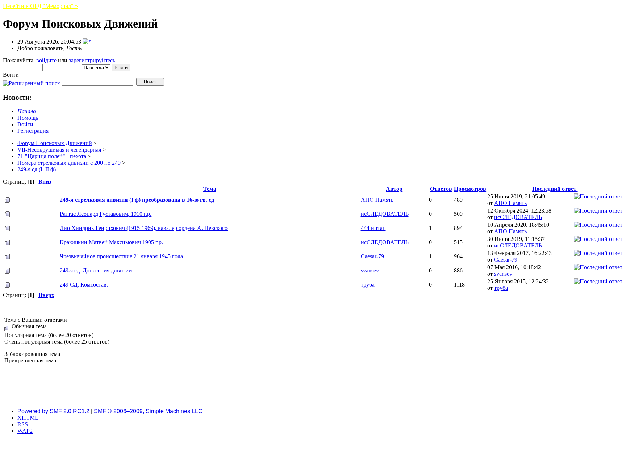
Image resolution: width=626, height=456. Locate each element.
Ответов (441, 189)
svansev (370, 270)
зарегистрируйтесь (92, 60)
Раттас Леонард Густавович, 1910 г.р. (105, 214)
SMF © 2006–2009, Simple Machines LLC (148, 411)
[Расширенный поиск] (31, 81)
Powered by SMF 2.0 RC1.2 (53, 411)
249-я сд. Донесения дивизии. (96, 270)
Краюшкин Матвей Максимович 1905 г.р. (111, 242)
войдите (46, 60)
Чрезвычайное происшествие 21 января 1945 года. (122, 256)
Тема (209, 189)
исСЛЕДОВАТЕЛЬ (385, 214)
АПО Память (377, 200)
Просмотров (470, 189)
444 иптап (373, 228)
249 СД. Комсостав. (84, 285)
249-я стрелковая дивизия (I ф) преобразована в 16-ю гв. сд (137, 200)
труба (368, 285)
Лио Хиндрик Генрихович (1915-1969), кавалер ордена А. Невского (144, 228)
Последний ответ (555, 189)
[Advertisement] (313, 386)
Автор (394, 189)
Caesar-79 (372, 256)
